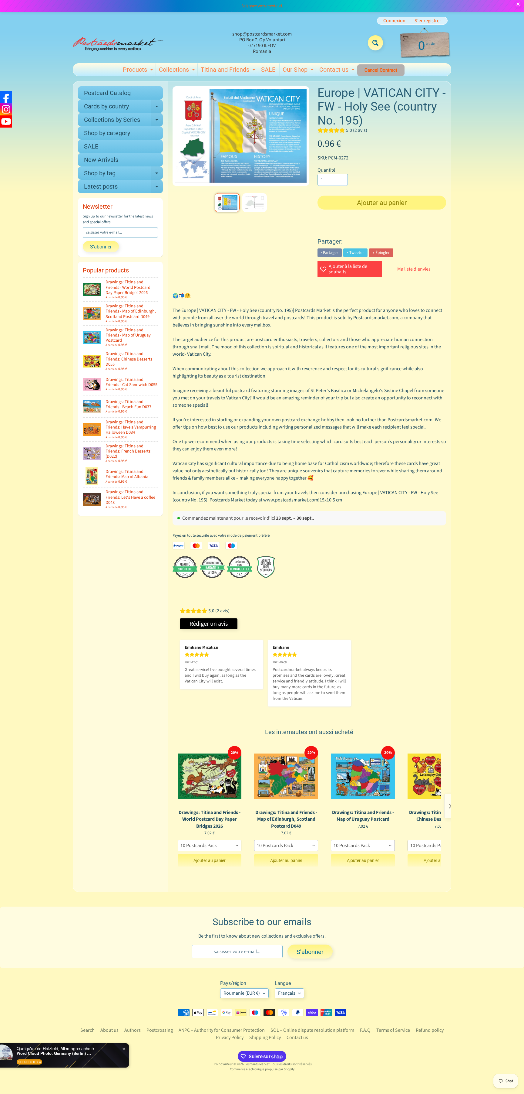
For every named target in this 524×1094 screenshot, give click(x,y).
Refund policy (430, 1030)
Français (286, 993)
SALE (268, 69)
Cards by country (123, 108)
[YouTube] (6, 121)
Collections (177, 71)
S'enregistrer (428, 20)
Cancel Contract (380, 70)
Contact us (337, 71)
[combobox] (210, 845)
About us (109, 1030)
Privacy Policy (230, 1037)
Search (87, 1030)
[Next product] (450, 806)
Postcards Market (257, 1064)
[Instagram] (6, 109)
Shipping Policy (265, 1037)
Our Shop (299, 71)
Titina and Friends (229, 71)
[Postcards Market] (118, 42)
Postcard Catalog (107, 93)
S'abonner (101, 247)
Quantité (326, 170)
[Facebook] (6, 97)
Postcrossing (159, 1030)
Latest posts (123, 188)
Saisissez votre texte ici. (262, 6)
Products (139, 71)
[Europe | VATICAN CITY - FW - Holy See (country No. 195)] (227, 202)
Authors (132, 1030)
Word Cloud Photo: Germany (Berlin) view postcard (76, 1053)
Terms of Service (393, 1030)
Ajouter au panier (209, 860)
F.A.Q (365, 1030)
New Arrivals (101, 159)
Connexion (394, 20)
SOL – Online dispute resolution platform (312, 1030)
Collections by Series (123, 121)
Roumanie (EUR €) (241, 993)
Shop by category (107, 133)
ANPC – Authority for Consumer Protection (222, 1030)
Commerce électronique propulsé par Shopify (262, 1069)
